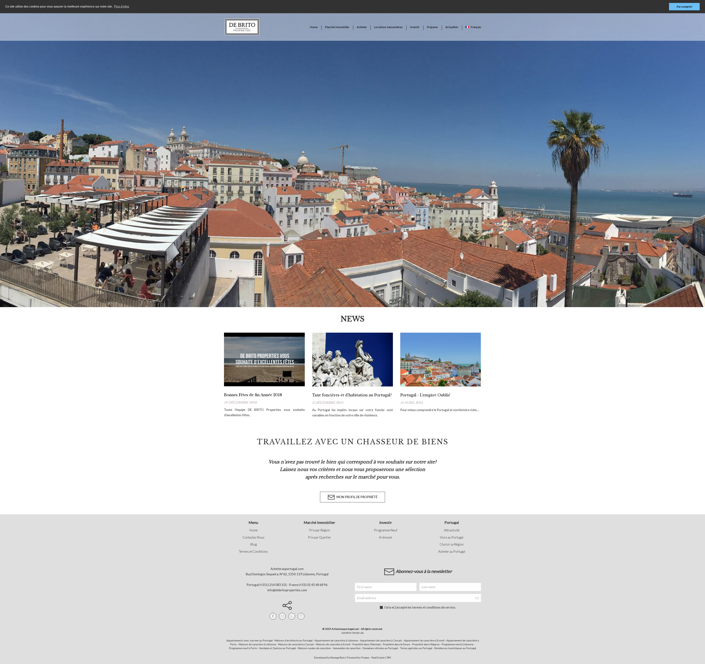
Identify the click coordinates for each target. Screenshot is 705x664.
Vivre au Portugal (451, 537)
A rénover (385, 537)
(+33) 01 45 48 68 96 (313, 585)
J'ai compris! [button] (684, 6)
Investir (415, 27)
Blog (253, 544)
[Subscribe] (477, 598)
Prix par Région (319, 530)
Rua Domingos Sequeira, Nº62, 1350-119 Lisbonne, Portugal (287, 574)
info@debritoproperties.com (287, 590)
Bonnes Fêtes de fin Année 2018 (253, 395)
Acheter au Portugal (451, 551)
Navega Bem (337, 657)
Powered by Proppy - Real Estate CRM (369, 657)
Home (314, 27)
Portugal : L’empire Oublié (425, 395)
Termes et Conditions (253, 551)
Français (475, 27)
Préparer (432, 27)
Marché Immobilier (337, 27)
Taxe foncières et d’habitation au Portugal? (352, 395)
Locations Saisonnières (388, 27)
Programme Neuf (385, 530)
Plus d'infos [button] (121, 6)
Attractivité (452, 530)
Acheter (362, 27)
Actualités (451, 27)
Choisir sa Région (452, 544)
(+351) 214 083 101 (273, 585)
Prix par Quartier (319, 537)
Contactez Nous (253, 537)
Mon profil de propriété (356, 497)
